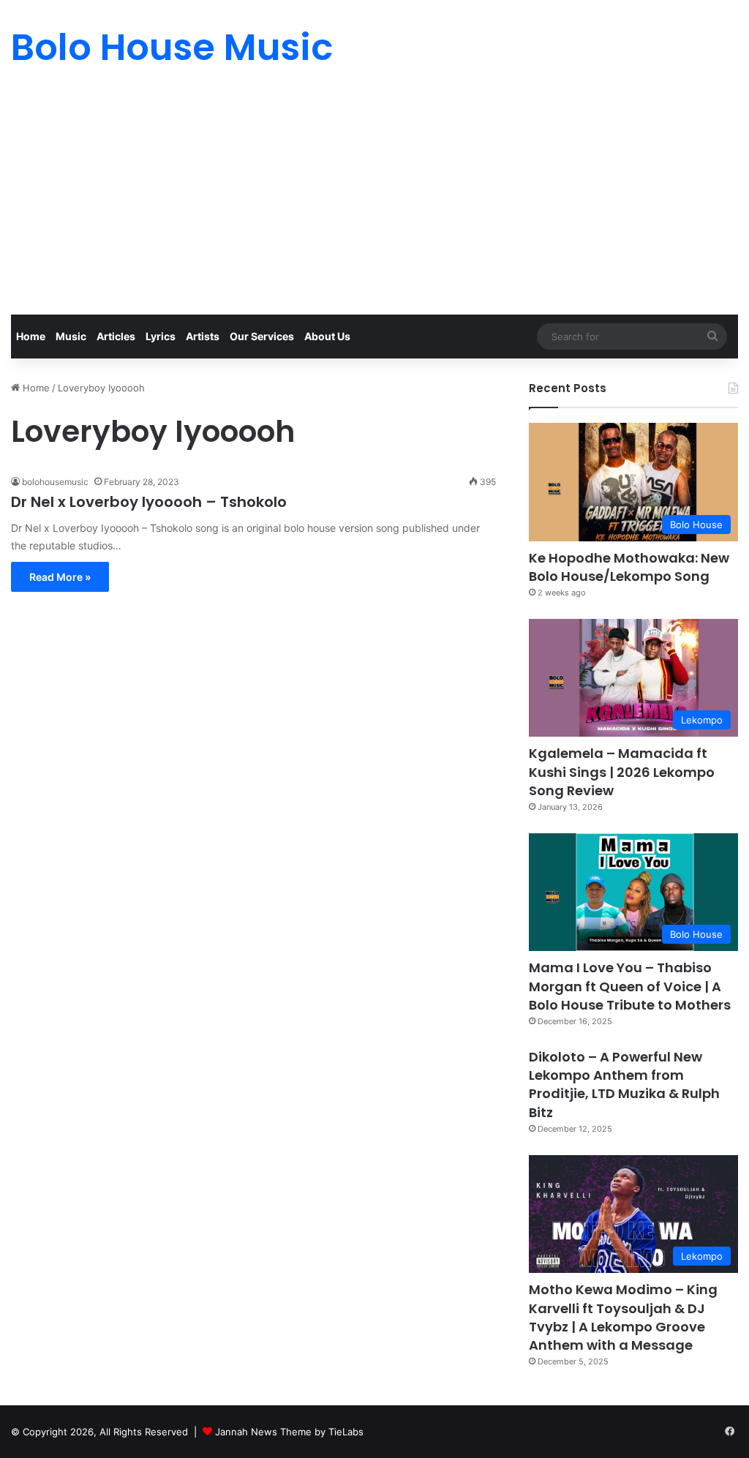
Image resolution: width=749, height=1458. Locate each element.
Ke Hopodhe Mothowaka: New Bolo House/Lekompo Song (629, 567)
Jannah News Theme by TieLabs (289, 1432)
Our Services (262, 336)
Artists (202, 336)
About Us (327, 336)
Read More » (60, 577)
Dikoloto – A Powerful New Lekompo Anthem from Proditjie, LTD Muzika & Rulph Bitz (624, 1084)
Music (71, 336)
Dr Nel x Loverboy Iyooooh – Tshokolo (149, 502)
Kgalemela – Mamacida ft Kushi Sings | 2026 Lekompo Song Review (622, 771)
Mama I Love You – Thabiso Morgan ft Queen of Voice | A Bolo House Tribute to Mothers (630, 985)
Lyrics (161, 336)
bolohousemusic (55, 481)
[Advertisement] (374, 204)
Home (30, 336)
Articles (116, 336)
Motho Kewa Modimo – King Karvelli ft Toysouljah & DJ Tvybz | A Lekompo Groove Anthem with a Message (623, 1317)
